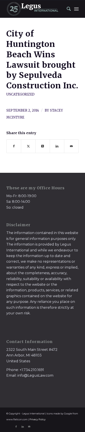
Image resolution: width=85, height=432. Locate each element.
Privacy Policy (37, 419)
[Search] (66, 9)
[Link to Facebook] (16, 426)
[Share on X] (28, 146)
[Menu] (76, 9)
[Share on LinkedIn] (57, 146)
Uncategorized (20, 94)
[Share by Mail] (71, 146)
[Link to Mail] (29, 426)
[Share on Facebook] (14, 146)
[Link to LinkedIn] (22, 426)
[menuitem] (66, 9)
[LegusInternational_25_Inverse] (35, 9)
